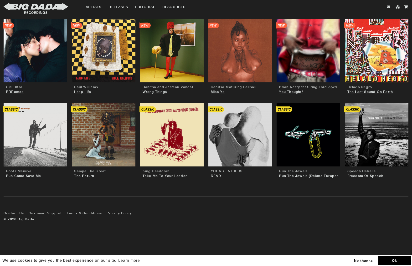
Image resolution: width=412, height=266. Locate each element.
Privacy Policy (119, 213)
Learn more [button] (129, 260)
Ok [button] (394, 260)
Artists (93, 7)
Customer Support (45, 213)
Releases (118, 7)
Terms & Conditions (84, 213)
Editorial (145, 7)
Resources (174, 7)
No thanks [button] (363, 260)
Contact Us (14, 213)
